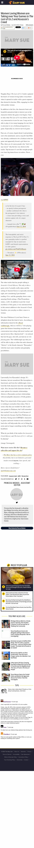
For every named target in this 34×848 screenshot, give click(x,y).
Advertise (23, 751)
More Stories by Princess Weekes (17, 528)
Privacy (29, 751)
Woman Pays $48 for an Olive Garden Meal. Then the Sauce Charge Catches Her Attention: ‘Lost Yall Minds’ (21, 655)
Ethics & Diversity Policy (10, 757)
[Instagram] (22, 479)
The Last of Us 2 (24, 476)
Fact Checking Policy (9, 759)
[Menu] (2, 2)
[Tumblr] (25, 479)
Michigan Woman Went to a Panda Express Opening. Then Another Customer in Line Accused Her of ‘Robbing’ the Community (20, 623)
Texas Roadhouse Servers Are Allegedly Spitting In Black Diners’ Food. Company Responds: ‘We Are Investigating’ (20, 633)
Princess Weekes (6, 25)
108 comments (29, 25)
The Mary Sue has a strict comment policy (18, 455)
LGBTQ (19, 476)
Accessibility (16, 754)
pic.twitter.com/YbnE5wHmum (16, 249)
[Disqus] (17, 719)
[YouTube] (27, 479)
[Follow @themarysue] (16, 479)
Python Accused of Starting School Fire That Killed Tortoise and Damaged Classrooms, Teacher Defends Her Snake (18, 587)
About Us (16, 751)
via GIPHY (4, 200)
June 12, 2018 (21, 226)
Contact (26, 759)
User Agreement (25, 754)
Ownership (19, 759)
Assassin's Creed (13, 476)
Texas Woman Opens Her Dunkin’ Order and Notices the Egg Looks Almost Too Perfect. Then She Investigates (20, 676)
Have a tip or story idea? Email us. (18, 689)
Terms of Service (7, 754)
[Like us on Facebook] (19, 479)
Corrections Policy (23, 757)
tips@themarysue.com (8, 471)
